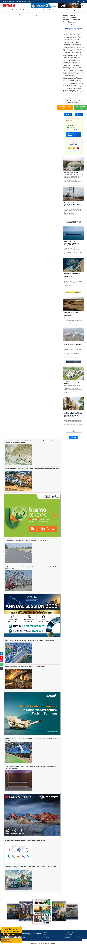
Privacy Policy (68, 934)
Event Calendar (61, 10)
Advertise (11, 1)
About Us (46, 933)
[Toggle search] (74, 10)
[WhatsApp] (1, 664)
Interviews (49, 10)
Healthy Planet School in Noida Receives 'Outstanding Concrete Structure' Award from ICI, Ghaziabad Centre (73, 414)
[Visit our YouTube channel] (78, 1)
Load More (73, 437)
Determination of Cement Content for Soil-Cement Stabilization (71, 314)
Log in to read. (75, 102)
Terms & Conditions (70, 933)
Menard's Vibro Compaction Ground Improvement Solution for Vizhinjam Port (72, 204)
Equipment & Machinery (20, 10)
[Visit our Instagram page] (80, 1)
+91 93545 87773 (23, 937)
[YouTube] (1, 657)
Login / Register (26, 1)
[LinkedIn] (1, 653)
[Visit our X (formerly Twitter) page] (75, 1)
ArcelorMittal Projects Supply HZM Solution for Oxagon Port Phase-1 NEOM (72, 275)
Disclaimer (67, 938)
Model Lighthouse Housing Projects (71, 382)
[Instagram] (1, 660)
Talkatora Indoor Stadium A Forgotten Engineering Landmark (73, 173)
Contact (5, 1)
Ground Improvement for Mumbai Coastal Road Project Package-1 (72, 344)
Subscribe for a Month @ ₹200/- (65, 107)
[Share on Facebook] (72, 130)
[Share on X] (76, 130)
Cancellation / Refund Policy (72, 936)
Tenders (69, 10)
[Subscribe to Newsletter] (1, 668)
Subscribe (18, 1)
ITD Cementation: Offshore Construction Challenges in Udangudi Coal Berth (72, 243)
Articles (43, 10)
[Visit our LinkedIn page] (73, 1)
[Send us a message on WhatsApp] (83, 1)
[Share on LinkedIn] (74, 130)
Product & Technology (33, 10)
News (54, 10)
